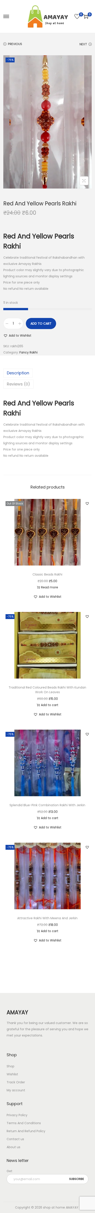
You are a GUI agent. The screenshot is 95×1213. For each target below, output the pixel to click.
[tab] (47, 373)
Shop (10, 1066)
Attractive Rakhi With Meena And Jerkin (47, 918)
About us (13, 1147)
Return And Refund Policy (26, 1131)
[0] (77, 16)
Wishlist (12, 1074)
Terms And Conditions (24, 1123)
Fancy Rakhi (28, 352)
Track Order (16, 1082)
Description (18, 373)
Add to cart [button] (49, 705)
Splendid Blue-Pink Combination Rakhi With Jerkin (47, 805)
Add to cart (40, 323)
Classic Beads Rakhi (47, 574)
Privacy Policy (17, 1115)
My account (16, 1090)
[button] (17, 335)
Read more (49, 587)
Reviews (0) (18, 384)
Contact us (15, 1139)
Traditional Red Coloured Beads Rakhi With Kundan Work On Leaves (47, 689)
